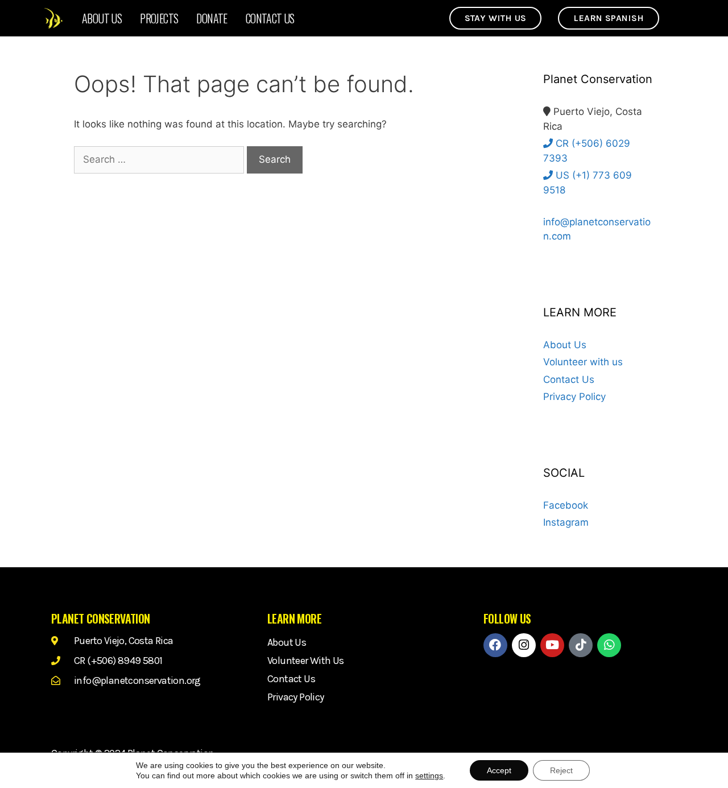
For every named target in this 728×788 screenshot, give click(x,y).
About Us (102, 18)
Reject (561, 770)
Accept (499, 770)
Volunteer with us (583, 362)
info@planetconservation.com (597, 229)
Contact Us (270, 18)
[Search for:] (160, 159)
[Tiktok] (581, 645)
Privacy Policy (574, 396)
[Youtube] (552, 645)
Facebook (565, 505)
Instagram (566, 522)
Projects (159, 18)
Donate (211, 18)
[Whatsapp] (609, 645)
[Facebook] (495, 645)
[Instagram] (524, 645)
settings (429, 775)
